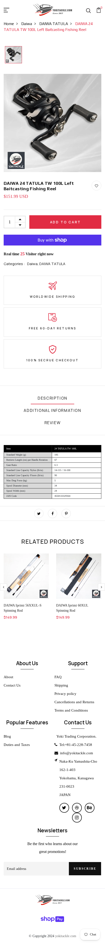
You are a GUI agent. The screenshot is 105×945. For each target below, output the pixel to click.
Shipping (61, 685)
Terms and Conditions (71, 710)
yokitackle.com (65, 936)
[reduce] (20, 225)
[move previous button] (101, 587)
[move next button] (3, 587)
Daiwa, (33, 263)
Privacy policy (65, 694)
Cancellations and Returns (74, 702)
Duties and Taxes (17, 745)
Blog (7, 736)
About (8, 677)
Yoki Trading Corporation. (76, 736)
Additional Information (52, 410)
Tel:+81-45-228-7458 (75, 745)
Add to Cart (65, 222)
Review (52, 422)
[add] (20, 219)
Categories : (14, 263)
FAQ (58, 677)
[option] (13, 55)
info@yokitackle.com (76, 753)
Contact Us (12, 685)
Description (52, 398)
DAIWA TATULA (53, 23)
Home (9, 23)
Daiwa (26, 23)
